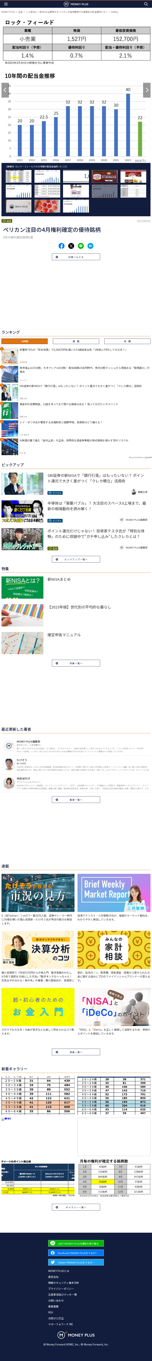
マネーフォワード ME (60, 1324)
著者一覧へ (76, 799)
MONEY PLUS (8, 11)
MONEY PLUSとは (58, 1271)
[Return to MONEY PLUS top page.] (76, 4)
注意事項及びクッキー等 (62, 1294)
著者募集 (53, 1306)
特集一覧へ (76, 663)
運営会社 (53, 1277)
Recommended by (136, 457)
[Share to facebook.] (62, 246)
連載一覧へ (76, 1052)
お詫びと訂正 (56, 1318)
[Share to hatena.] (90, 246)
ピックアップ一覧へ (76, 559)
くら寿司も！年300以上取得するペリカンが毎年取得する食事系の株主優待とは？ (67, 11)
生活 (20, 11)
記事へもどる (76, 256)
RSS (50, 1312)
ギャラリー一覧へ (76, 1207)
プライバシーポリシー (61, 1288)
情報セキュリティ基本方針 (63, 1283)
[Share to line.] (81, 246)
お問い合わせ (56, 1300)
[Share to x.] (71, 246)
